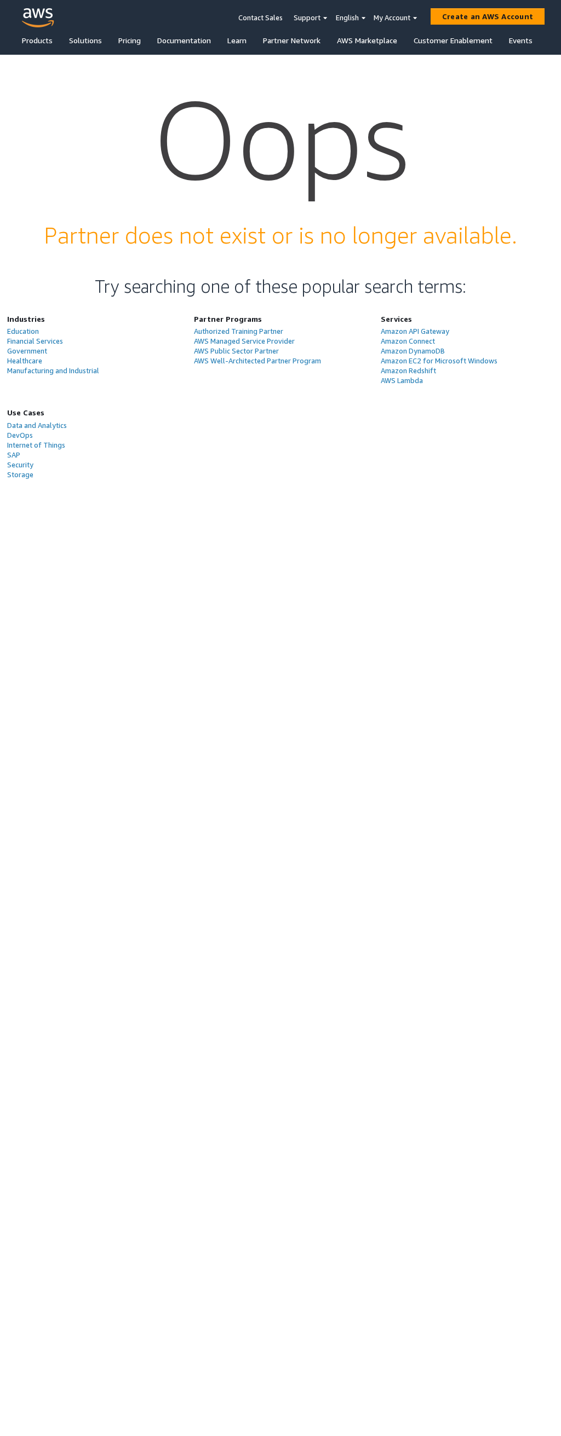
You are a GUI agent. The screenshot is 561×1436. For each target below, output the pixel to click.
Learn (237, 40)
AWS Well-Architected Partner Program (257, 360)
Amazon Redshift (408, 370)
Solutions (85, 40)
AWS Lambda (402, 380)
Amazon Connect (408, 341)
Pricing (129, 40)
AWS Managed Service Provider (244, 341)
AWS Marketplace (367, 40)
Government (27, 350)
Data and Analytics (37, 425)
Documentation (184, 40)
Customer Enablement (453, 40)
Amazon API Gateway (415, 331)
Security (20, 464)
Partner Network (291, 40)
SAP (13, 454)
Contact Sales (260, 17)
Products (37, 40)
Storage (20, 474)
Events (521, 40)
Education (23, 331)
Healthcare (24, 360)
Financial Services (35, 341)
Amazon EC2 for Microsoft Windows (439, 360)
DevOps (20, 435)
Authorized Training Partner (238, 331)
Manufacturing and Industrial (53, 370)
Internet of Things (36, 445)
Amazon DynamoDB (413, 350)
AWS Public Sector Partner (236, 350)
